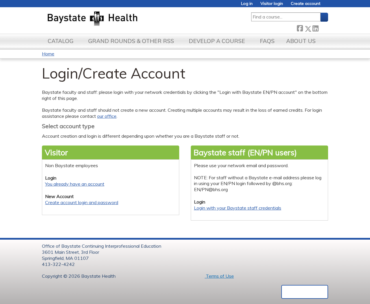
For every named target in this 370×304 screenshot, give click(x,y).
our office (106, 116)
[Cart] (326, 5)
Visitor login (271, 3)
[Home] (119, 19)
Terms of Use (219, 276)
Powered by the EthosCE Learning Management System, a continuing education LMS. (304, 292)
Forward (323, 27)
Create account (305, 3)
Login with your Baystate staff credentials (237, 208)
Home (48, 54)
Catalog (60, 41)
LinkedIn (315, 27)
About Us (301, 41)
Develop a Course (217, 41)
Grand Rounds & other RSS (131, 41)
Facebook (300, 27)
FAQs (267, 41)
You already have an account (74, 184)
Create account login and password (81, 202)
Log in (247, 3)
